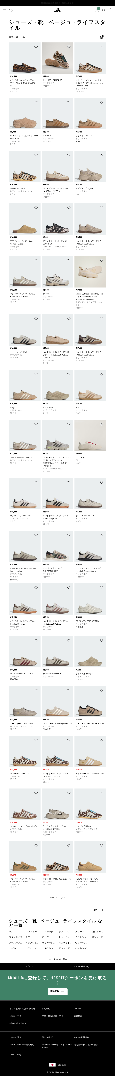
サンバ (12, 932)
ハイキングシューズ (82, 948)
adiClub (77, 1009)
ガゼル (12, 948)
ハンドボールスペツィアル (32, 932)
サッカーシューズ (49, 943)
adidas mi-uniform (18, 1023)
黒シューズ (97, 937)
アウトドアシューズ (65, 948)
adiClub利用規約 (81, 1037)
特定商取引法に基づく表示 (86, 1045)
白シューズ (97, 932)
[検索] (103, 10)
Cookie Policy (15, 1055)
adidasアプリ (15, 1016)
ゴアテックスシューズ (49, 932)
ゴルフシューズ (49, 948)
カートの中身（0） (81, 967)
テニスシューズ (82, 937)
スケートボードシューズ (82, 932)
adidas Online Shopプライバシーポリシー (57, 1046)
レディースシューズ (32, 948)
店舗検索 (78, 1016)
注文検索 (46, 1009)
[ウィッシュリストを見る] (11, 10)
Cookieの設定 (15, 1037)
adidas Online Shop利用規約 (22, 1045)
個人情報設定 (48, 1037)
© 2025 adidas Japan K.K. (57, 1072)
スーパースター (15, 943)
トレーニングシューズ (65, 937)
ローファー (47, 937)
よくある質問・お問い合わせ (22, 1009)
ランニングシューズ (65, 932)
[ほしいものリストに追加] (36, 47)
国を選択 (62, 1065)
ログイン (29, 967)
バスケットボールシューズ (65, 943)
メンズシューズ (32, 943)
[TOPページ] (57, 11)
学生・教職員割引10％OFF (53, 1016)
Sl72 (28, 937)
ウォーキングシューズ (82, 943)
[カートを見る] (110, 10)
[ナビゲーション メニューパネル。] (4, 10)
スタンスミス (15, 937)
